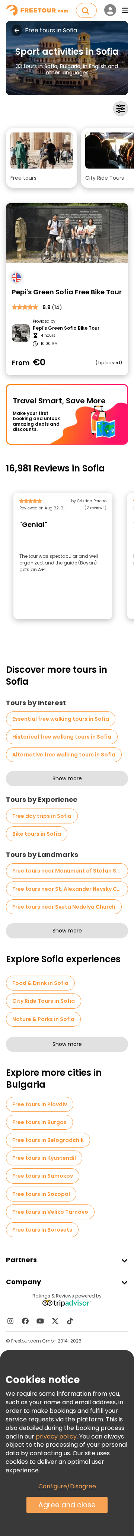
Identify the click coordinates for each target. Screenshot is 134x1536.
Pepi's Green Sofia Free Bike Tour (67, 292)
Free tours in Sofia (51, 30)
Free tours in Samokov (42, 1176)
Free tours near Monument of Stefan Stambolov (70, 870)
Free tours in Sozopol (41, 1194)
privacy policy (56, 1436)
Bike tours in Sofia (36, 834)
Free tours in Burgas (39, 1122)
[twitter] (55, 1320)
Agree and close (67, 1505)
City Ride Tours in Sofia (43, 1001)
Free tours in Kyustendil (44, 1158)
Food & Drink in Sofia (40, 983)
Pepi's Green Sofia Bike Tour (66, 328)
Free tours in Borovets (42, 1229)
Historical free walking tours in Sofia (61, 736)
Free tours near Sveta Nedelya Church (63, 907)
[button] (41, 158)
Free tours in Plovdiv (39, 1104)
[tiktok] (70, 1320)
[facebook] (25, 1320)
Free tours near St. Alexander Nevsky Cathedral (70, 889)
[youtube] (40, 1320)
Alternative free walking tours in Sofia (63, 754)
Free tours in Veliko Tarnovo (50, 1212)
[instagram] (10, 1320)
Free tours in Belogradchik (48, 1140)
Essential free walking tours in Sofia (60, 719)
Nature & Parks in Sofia (43, 1019)
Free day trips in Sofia (41, 816)
